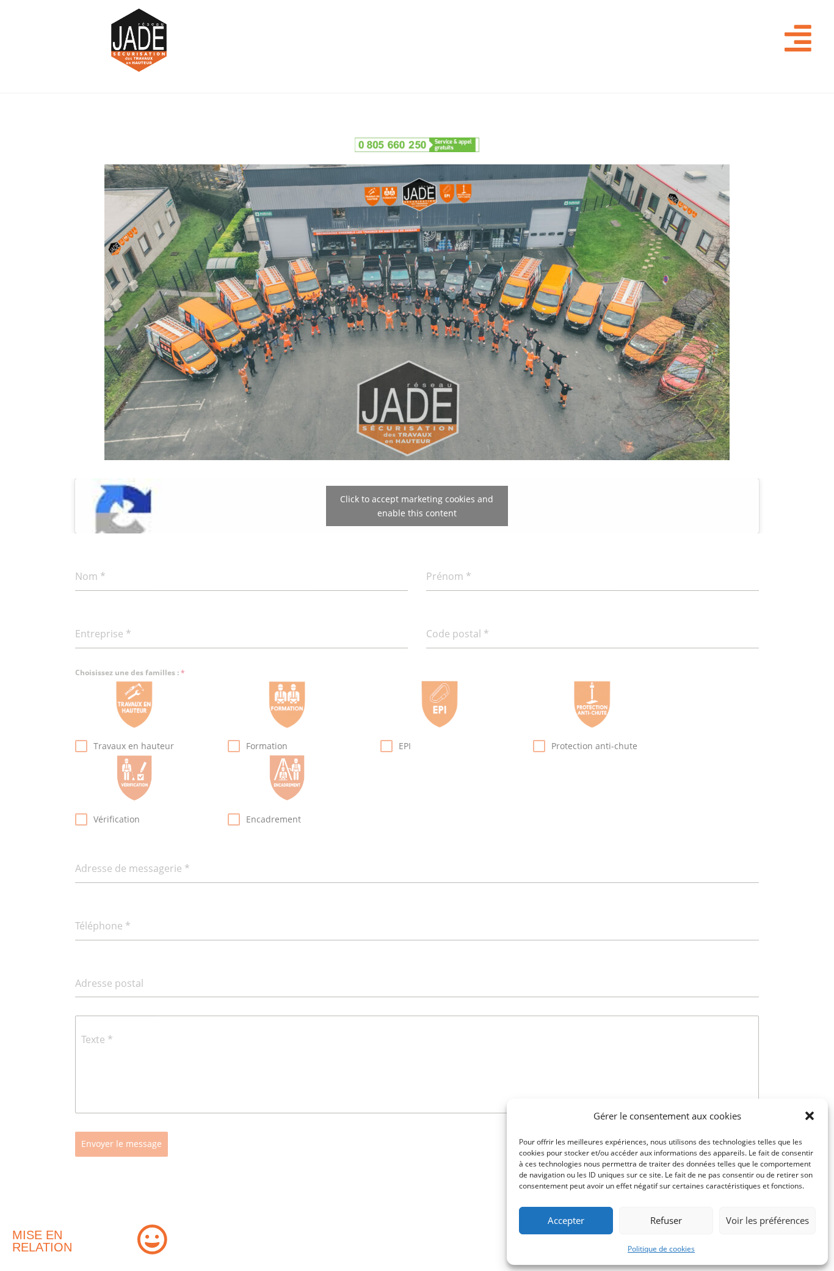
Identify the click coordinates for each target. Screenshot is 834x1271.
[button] (809, 1116)
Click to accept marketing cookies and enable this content (416, 506)
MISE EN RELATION (42, 1241)
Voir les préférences (767, 1220)
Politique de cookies (661, 1249)
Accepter (566, 1220)
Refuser (666, 1220)
